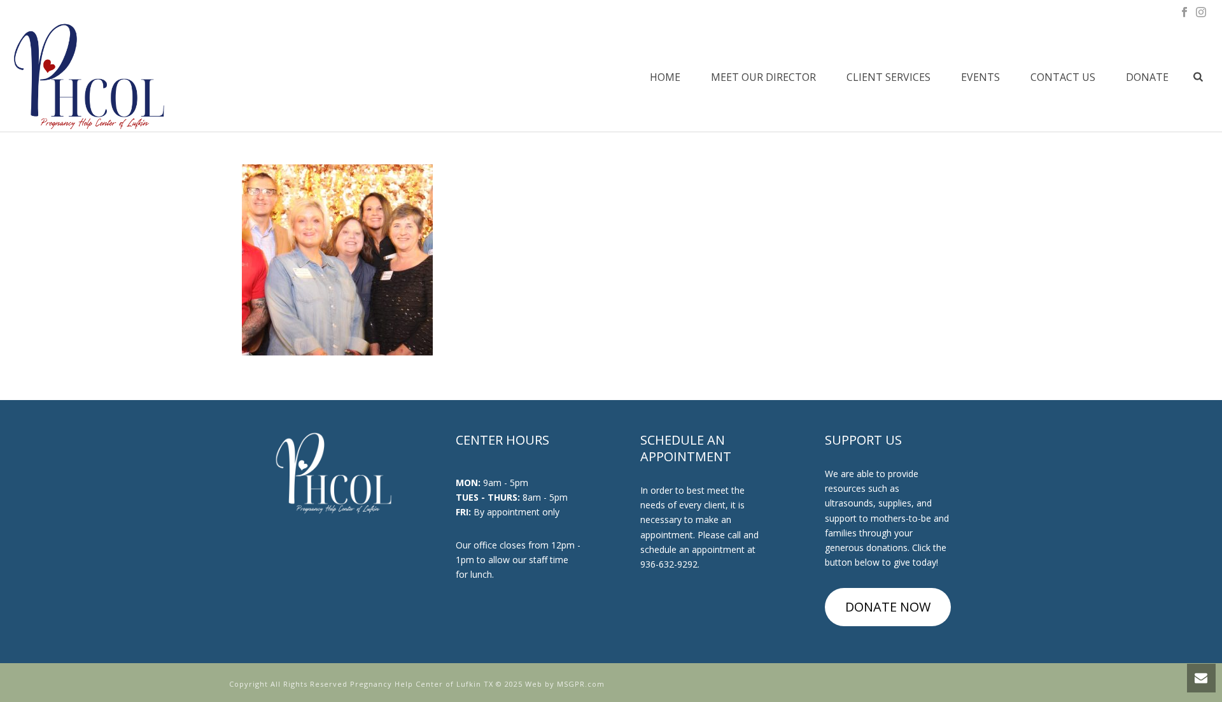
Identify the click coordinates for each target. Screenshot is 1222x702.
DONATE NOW (888, 606)
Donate (1147, 77)
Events (980, 77)
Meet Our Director (763, 77)
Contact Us (1062, 77)
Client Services (888, 77)
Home (665, 77)
